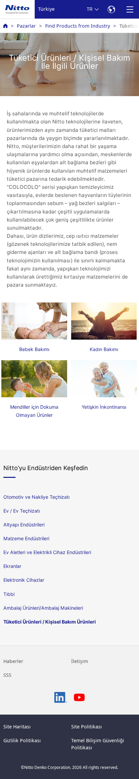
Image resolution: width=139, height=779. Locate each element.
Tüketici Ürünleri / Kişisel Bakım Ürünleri (49, 622)
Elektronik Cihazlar (23, 580)
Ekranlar (12, 566)
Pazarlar (26, 26)
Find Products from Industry (77, 26)
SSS (7, 675)
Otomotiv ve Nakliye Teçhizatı (36, 497)
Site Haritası (17, 726)
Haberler (13, 661)
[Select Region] (111, 9)
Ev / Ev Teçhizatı (21, 511)
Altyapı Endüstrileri (24, 524)
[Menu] (129, 9)
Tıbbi (9, 594)
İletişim (79, 661)
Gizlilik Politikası (22, 740)
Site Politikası (86, 726)
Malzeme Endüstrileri (26, 538)
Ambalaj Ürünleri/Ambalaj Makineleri (43, 608)
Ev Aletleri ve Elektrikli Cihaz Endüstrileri (47, 552)
